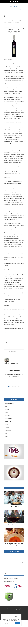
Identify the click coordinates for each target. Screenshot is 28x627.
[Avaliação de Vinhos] (14, 510)
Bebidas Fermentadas (9, 403)
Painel (6, 433)
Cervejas (6, 406)
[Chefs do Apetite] (14, 492)
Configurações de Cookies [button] (8, 623)
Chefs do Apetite (14, 506)
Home (5, 20)
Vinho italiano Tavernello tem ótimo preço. (14, 544)
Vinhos (6, 439)
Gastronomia (7, 415)
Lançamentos (8, 421)
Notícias (6, 424)
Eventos (6, 412)
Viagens (6, 436)
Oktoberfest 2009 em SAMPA (14, 374)
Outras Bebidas (12, 20)
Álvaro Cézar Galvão (16, 31)
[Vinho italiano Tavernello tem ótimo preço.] (14, 528)
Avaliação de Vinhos (14, 525)
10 (19, 386)
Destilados (7, 409)
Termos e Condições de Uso (9, 581)
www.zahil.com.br (7, 339)
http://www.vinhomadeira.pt (10, 332)
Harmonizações (8, 418)
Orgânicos (7, 427)
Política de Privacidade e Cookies (11, 578)
